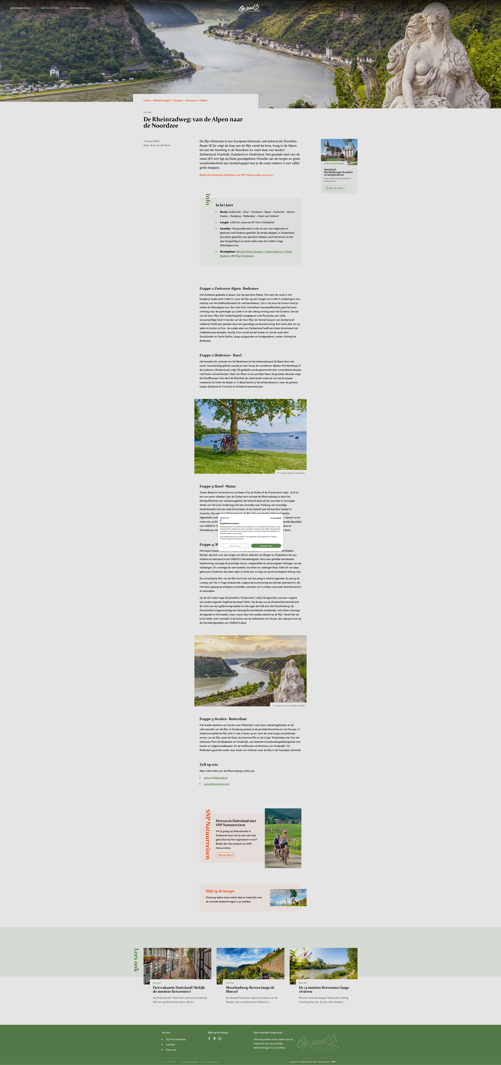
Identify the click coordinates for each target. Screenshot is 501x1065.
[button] (226, 517)
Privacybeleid (276, 517)
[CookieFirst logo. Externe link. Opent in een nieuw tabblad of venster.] (221, 520)
